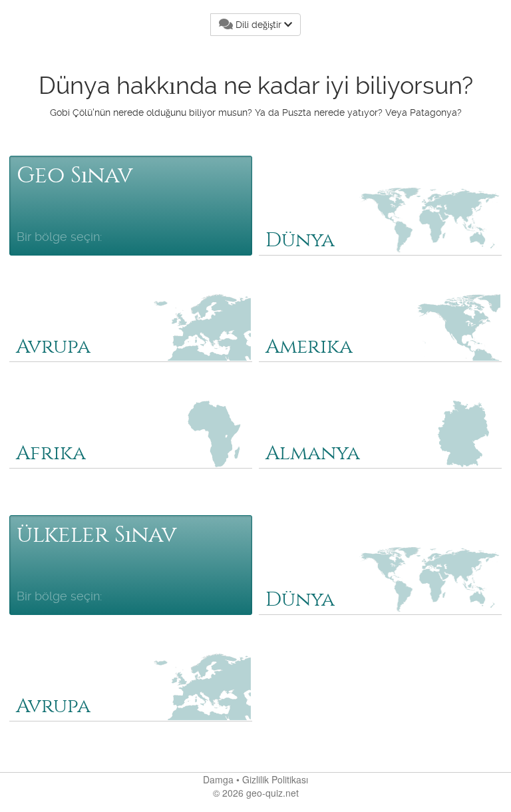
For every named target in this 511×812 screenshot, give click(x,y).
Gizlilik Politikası (275, 779)
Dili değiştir (258, 24)
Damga (218, 779)
